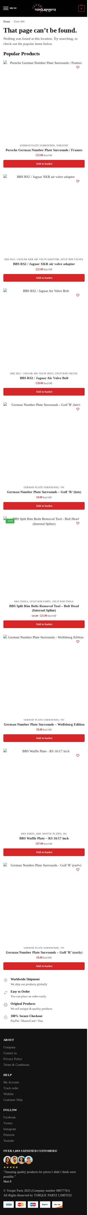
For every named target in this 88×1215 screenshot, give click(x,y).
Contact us (10, 1053)
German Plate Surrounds (37, 145)
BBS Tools (21, 601)
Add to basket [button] (44, 163)
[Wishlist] (77, 67)
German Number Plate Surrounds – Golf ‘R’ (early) (44, 952)
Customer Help (13, 1100)
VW (62, 487)
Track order (11, 1088)
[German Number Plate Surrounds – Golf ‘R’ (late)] (44, 442)
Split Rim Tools (63, 601)
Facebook (9, 1117)
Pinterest (8, 1135)
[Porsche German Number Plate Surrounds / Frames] (44, 100)
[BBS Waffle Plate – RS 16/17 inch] (44, 789)
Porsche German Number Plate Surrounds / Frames (44, 150)
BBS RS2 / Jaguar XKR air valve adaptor (32, 259)
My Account (11, 1082)
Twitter (8, 1123)
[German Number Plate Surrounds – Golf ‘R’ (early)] (44, 903)
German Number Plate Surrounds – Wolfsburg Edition (44, 724)
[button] (81, 8)
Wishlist (8, 1094)
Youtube (8, 1140)
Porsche (62, 145)
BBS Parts (28, 833)
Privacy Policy (12, 1059)
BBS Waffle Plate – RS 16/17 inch (44, 838)
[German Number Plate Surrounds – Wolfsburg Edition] (44, 675)
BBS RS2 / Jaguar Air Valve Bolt (31, 373)
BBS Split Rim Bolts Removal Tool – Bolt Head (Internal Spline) (44, 608)
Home (6, 21)
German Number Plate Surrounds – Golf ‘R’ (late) (44, 492)
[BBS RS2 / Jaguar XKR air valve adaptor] (44, 214)
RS (65, 833)
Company (9, 1047)
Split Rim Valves (72, 259)
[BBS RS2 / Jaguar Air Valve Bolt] (44, 328)
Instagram (9, 1129)
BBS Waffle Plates (49, 833)
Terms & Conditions (16, 1065)
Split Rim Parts (40, 601)
